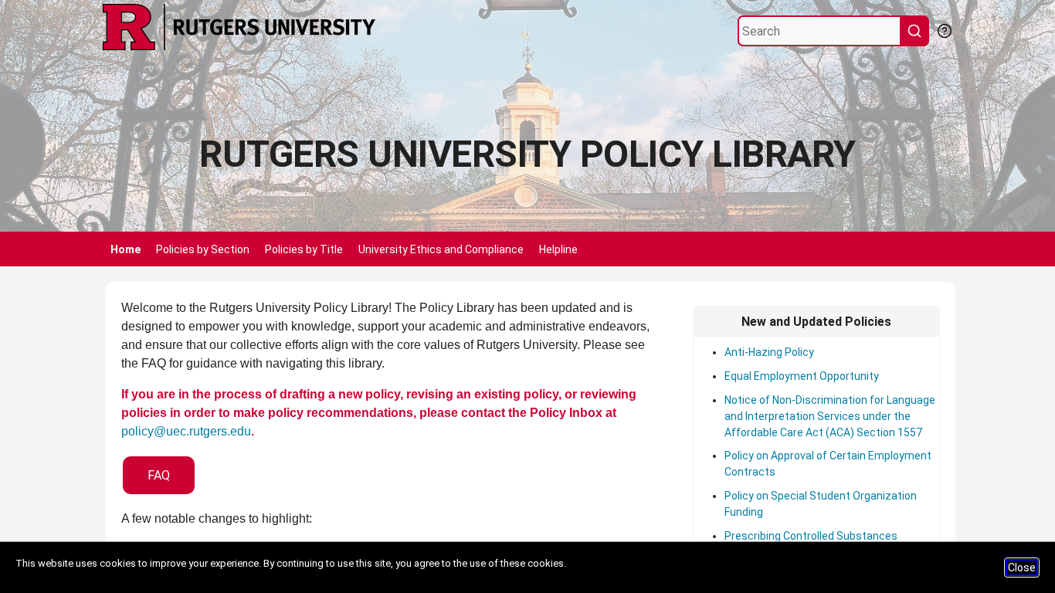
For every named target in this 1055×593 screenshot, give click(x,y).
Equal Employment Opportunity (801, 376)
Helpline (558, 249)
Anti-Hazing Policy (769, 352)
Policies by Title (304, 249)
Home (125, 249)
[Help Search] (943, 29)
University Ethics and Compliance (441, 249)
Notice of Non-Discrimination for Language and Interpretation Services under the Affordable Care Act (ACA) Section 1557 (829, 416)
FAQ (159, 475)
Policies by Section (202, 249)
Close (1022, 567)
